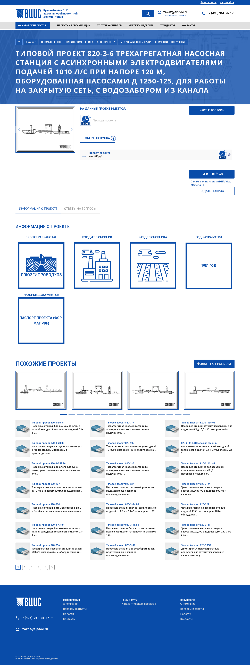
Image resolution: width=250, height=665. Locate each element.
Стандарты (167, 25)
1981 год (208, 266)
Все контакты (208, 2)
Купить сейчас (212, 174)
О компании (70, 603)
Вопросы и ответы (75, 608)
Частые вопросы (211, 110)
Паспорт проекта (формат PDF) (41, 320)
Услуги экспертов (109, 25)
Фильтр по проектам (214, 364)
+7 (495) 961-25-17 (220, 13)
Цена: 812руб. (99, 154)
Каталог (31, 42)
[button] (63, 414)
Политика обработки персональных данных (36, 658)
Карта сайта (227, 2)
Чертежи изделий (141, 25)
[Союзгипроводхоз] (41, 265)
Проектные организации (73, 25)
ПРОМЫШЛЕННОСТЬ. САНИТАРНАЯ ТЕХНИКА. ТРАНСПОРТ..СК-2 (78, 42)
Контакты (188, 25)
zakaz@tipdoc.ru (175, 12)
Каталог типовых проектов (139, 603)
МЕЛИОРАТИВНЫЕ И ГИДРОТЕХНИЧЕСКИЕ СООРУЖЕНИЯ (153, 42)
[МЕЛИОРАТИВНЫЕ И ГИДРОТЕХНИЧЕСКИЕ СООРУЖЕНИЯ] (153, 265)
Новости (68, 614)
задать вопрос (212, 191)
